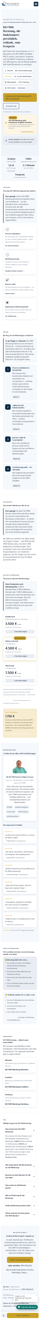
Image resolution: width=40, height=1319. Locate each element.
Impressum (7, 1306)
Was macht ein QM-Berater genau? (15, 1186)
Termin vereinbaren (22, 1315)
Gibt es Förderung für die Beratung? (15, 1196)
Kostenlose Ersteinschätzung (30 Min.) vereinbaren (18, 97)
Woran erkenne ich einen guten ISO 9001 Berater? (17, 1214)
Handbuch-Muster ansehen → (15, 271)
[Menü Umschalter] (36, 4)
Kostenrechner (11, 1157)
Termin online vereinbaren (20, 1260)
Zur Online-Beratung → (12, 245)
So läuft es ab (11, 106)
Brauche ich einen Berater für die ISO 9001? (17, 1176)
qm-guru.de (7, 19)
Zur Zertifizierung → (11, 316)
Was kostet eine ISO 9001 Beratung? (15, 1130)
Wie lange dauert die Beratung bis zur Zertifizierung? (18, 1166)
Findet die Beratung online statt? (18, 1206)
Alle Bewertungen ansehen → (14, 933)
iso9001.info (23, 703)
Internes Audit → (10, 293)
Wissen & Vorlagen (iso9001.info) (16, 1303)
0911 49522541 (26, 1265)
